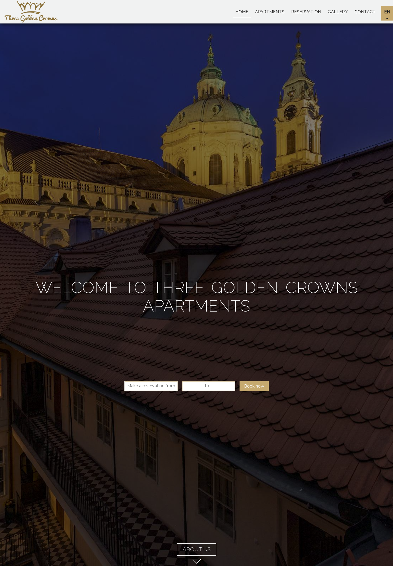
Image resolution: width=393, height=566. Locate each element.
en (387, 11)
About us (197, 549)
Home (241, 11)
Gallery (338, 11)
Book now (254, 386)
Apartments (269, 11)
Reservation (306, 11)
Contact (365, 11)
